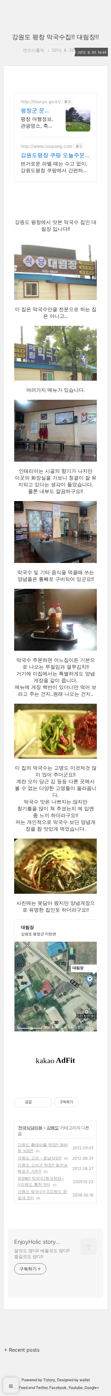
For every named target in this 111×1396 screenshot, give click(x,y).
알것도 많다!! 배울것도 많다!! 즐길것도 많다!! (42, 1253)
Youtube (75, 1387)
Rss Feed (19, 1387)
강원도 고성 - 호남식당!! (40, 1157)
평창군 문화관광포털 (35, 110)
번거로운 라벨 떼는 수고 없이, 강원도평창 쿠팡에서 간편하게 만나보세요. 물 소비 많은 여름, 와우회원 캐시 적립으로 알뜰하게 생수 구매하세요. (55, 167)
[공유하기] (37, 1102)
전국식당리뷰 (30, 1127)
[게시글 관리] (45, 1102)
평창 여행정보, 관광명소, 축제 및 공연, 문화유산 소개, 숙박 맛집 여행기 (37, 122)
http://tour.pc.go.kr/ (41, 101)
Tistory (49, 1380)
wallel (85, 1380)
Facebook (58, 1387)
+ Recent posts (21, 1350)
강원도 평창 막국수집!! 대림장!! (55, 37)
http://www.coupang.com (46, 146)
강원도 (53, 1127)
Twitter (41, 1387)
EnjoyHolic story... (37, 1242)
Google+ (91, 1387)
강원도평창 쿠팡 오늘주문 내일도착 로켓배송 (53, 155)
